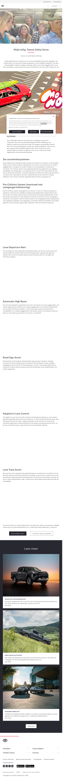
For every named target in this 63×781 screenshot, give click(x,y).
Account (55, 6)
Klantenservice (47, 1)
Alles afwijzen (33, 131)
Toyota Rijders (38, 748)
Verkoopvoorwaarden (8, 772)
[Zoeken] (48, 6)
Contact (35, 752)
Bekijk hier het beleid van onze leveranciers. (18, 127)
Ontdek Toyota (9, 752)
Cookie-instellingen (17, 131)
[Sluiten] (53, 116)
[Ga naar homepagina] (2, 6)
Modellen (6, 748)
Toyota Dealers (57, 1)
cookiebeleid (43, 123)
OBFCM (18, 772)
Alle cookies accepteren (46, 131)
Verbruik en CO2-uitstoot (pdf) (30, 772)
